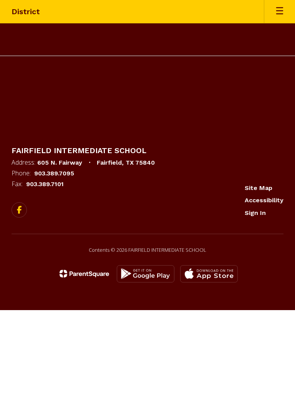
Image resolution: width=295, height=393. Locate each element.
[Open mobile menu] (279, 11)
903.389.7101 (45, 184)
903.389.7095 (54, 173)
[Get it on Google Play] (145, 273)
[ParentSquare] (84, 273)
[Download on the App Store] (209, 273)
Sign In (255, 212)
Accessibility (264, 200)
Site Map (258, 188)
